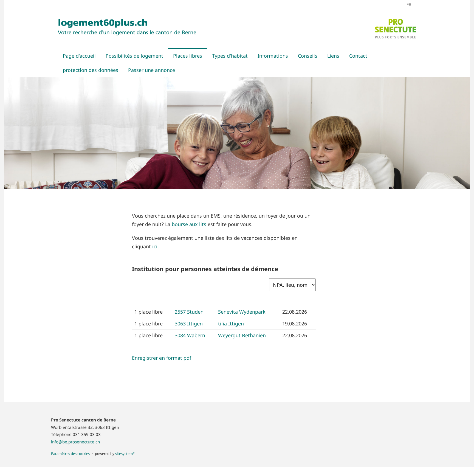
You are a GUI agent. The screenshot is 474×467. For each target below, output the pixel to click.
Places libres (187, 55)
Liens (333, 55)
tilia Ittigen (231, 323)
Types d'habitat (230, 55)
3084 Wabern (190, 335)
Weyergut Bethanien (242, 335)
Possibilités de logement (134, 55)
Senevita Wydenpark (242, 311)
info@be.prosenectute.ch (75, 442)
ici (154, 246)
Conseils (307, 55)
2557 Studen (189, 311)
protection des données (90, 70)
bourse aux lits (190, 224)
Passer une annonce (151, 70)
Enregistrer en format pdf (161, 358)
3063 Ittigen (189, 323)
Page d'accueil (79, 55)
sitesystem (124, 453)
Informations (273, 55)
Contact (358, 55)
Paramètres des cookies (70, 453)
